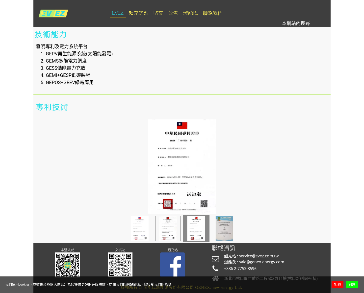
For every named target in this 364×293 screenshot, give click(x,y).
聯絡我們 (213, 13)
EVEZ (118, 13)
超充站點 (138, 13)
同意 (351, 284)
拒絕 (337, 284)
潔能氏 (190, 13)
